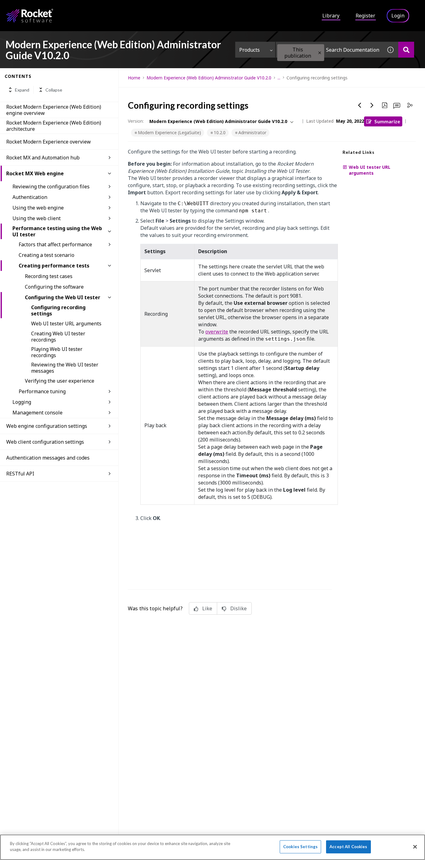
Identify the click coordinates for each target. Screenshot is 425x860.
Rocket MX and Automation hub (43, 157)
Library (330, 15)
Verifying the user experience (59, 380)
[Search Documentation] (406, 50)
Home (134, 77)
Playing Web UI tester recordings (56, 352)
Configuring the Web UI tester (62, 297)
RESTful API (20, 473)
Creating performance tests (54, 265)
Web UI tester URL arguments (66, 323)
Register (365, 15)
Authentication (29, 197)
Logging (21, 402)
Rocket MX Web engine (35, 173)
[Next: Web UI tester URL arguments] (372, 105)
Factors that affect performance (55, 244)
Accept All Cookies (348, 846)
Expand (22, 89)
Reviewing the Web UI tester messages (64, 367)
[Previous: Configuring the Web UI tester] (359, 105)
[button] (319, 52)
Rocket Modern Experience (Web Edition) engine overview (53, 109)
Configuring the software (54, 286)
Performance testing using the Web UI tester (57, 231)
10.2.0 (220, 132)
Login (397, 15)
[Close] (415, 846)
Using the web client (36, 218)
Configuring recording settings (58, 310)
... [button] (279, 77)
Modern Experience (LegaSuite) (169, 132)
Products (249, 49)
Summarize (387, 121)
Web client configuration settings (45, 441)
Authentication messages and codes (48, 457)
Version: (136, 121)
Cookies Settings (300, 846)
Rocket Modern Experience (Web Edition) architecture (53, 125)
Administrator (252, 132)
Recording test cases (48, 276)
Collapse (53, 89)
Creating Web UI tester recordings (58, 336)
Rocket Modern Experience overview (48, 141)
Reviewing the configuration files (51, 186)
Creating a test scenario (46, 255)
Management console (37, 412)
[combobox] (329, 50)
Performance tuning (42, 391)
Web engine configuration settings (46, 426)
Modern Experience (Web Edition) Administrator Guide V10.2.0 (209, 77)
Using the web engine (38, 207)
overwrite (216, 331)
